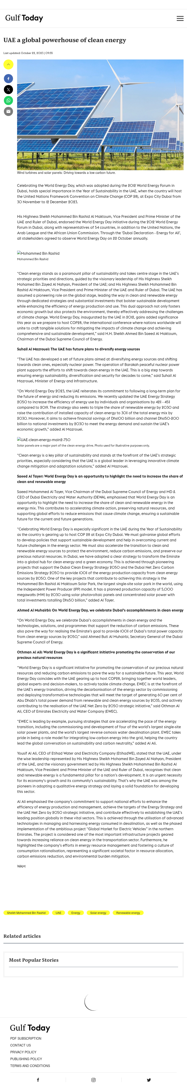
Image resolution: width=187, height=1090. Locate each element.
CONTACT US (20, 1045)
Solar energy (98, 912)
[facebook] (8, 78)
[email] (8, 111)
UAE (58, 912)
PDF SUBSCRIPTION (25, 1038)
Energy (75, 912)
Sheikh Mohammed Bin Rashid (26, 912)
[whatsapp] (8, 100)
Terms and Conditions (30, 1065)
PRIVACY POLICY (23, 1052)
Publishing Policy (26, 1059)
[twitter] (8, 89)
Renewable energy (128, 912)
